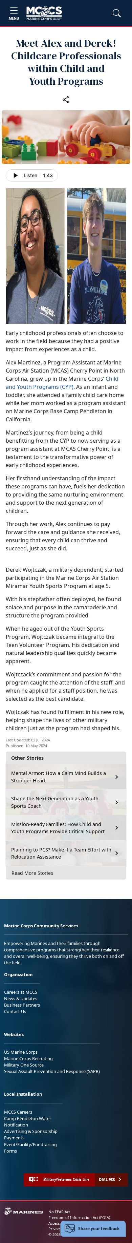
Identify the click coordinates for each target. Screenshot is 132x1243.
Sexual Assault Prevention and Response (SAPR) (52, 1071)
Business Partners (22, 1005)
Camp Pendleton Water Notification (27, 1121)
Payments (14, 1138)
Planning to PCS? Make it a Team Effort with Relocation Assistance (61, 853)
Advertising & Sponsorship (31, 1131)
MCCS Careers (18, 1112)
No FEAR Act (59, 1211)
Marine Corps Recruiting (28, 1058)
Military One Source (24, 1065)
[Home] (44, 13)
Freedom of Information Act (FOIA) (79, 1217)
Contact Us (15, 1011)
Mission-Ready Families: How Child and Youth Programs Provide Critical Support (58, 828)
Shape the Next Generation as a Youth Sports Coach (54, 802)
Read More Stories (32, 873)
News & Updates (20, 998)
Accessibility (58, 1223)
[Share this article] (66, 99)
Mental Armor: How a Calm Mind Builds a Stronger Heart (58, 777)
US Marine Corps (21, 1052)
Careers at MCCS (20, 992)
